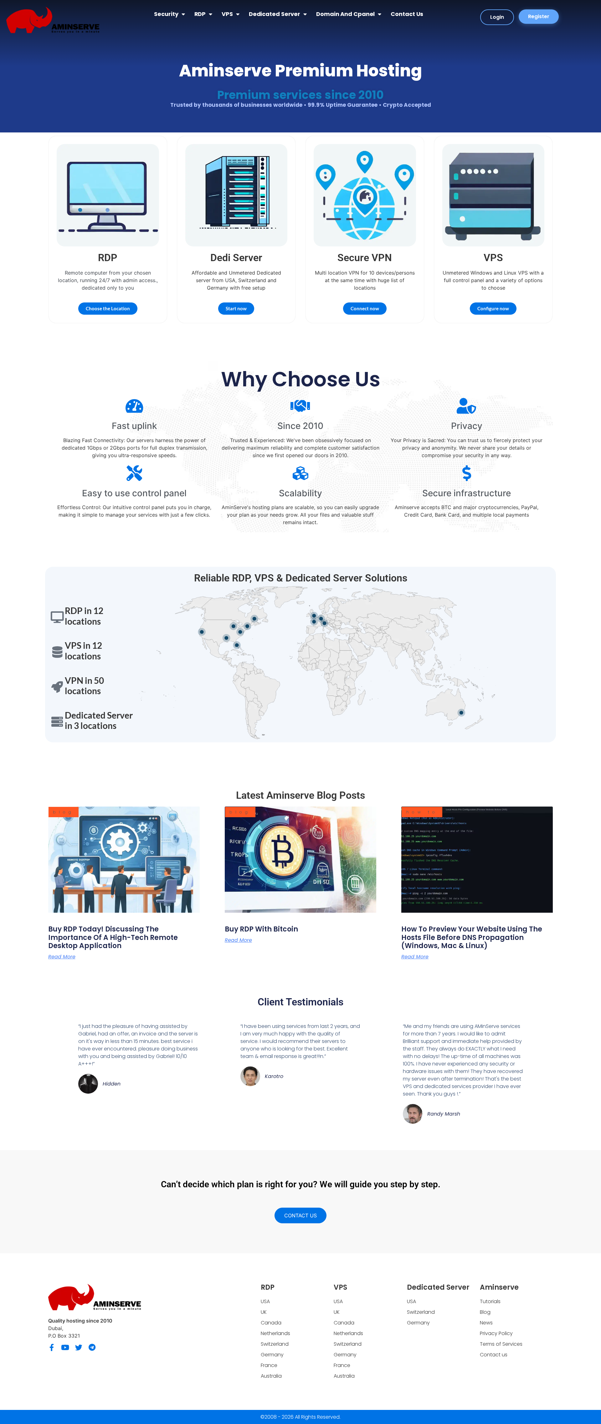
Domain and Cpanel (345, 14)
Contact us (407, 14)
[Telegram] (92, 1347)
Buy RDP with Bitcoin (261, 929)
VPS (227, 14)
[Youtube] (65, 1347)
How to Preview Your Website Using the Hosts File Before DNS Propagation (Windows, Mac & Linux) (471, 937)
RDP (200, 14)
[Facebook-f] (51, 1347)
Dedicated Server (274, 14)
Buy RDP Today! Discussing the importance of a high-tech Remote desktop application (113, 937)
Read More (61, 956)
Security (166, 14)
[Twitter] (78, 1347)
